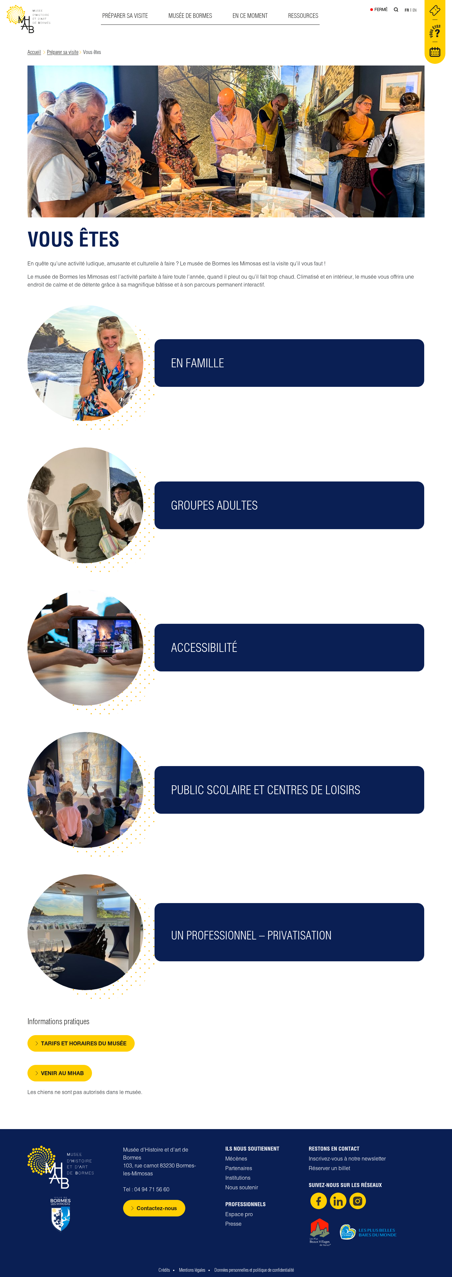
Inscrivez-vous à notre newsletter (347, 1158)
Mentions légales (192, 1270)
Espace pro (239, 1214)
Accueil (34, 52)
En (415, 10)
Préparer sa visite (125, 16)
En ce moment (250, 16)
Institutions (237, 1177)
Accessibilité (204, 647)
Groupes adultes (214, 505)
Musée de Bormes (190, 16)
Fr (407, 10)
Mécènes (236, 1158)
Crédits (164, 1270)
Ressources (303, 16)
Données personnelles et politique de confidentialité (254, 1270)
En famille (197, 363)
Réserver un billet (329, 1168)
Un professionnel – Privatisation (251, 935)
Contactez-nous (157, 1208)
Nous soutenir (241, 1187)
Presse (233, 1223)
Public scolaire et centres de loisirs (265, 790)
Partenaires (238, 1168)
